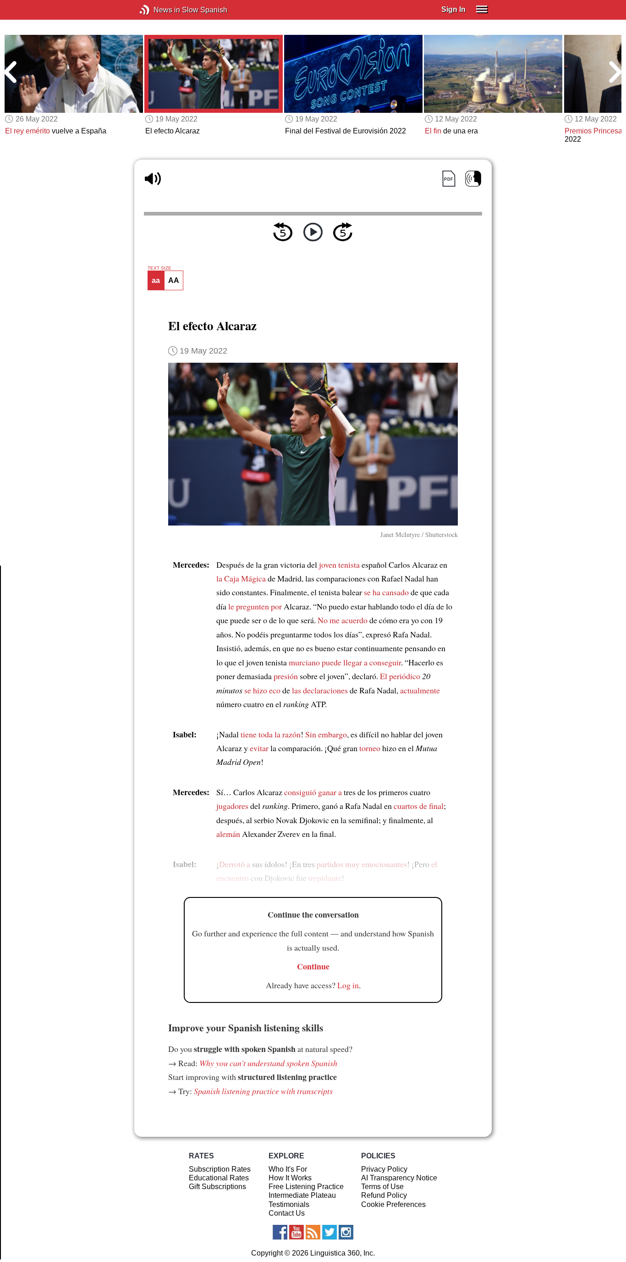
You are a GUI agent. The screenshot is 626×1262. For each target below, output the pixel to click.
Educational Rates (219, 1178)
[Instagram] (346, 1232)
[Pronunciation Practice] (473, 178)
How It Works (290, 1178)
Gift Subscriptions (217, 1186)
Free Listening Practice (306, 1186)
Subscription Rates (220, 1169)
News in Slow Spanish (158, 10)
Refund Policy (384, 1195)
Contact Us (287, 1213)
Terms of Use (382, 1186)
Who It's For (288, 1169)
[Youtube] (296, 1232)
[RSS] (313, 1232)
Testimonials (289, 1204)
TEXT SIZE (159, 268)
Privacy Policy (384, 1169)
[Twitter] (329, 1232)
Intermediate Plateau (302, 1195)
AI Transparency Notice (399, 1178)
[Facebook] (280, 1232)
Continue (313, 966)
